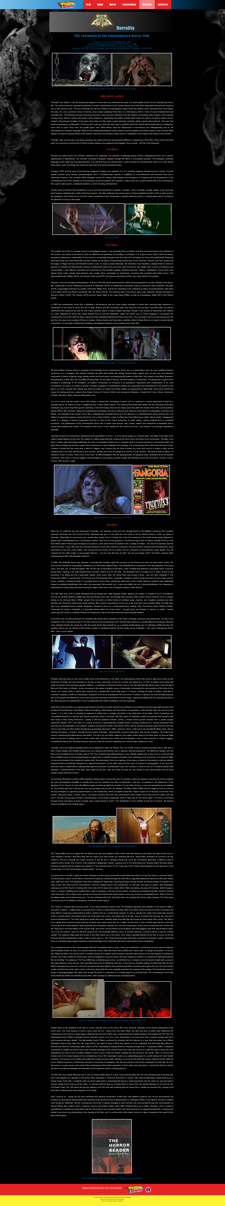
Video (100, 4)
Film (88, 4)
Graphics (163, 4)
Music (112, 4)
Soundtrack (129, 4)
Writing (147, 4)
